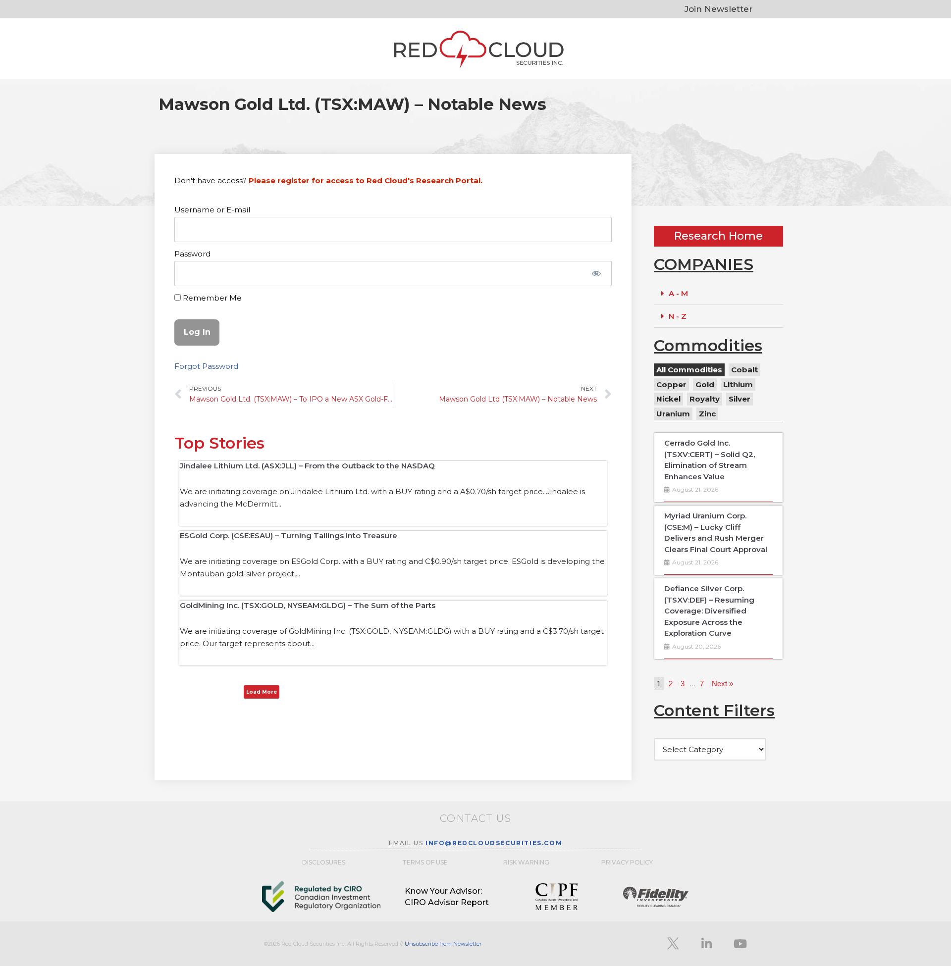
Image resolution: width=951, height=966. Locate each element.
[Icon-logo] (673, 944)
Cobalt (744, 369)
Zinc (707, 413)
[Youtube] (740, 944)
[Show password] (596, 273)
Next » (722, 683)
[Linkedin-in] (706, 944)
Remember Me (211, 298)
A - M (678, 293)
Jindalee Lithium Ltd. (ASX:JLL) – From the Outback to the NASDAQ (307, 465)
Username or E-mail (212, 209)
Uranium (673, 413)
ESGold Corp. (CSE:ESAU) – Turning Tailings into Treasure (288, 535)
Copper (671, 384)
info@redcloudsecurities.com (493, 843)
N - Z (678, 316)
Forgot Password (206, 366)
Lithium (738, 384)
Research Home (718, 236)
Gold (704, 384)
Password (192, 253)
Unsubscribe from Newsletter (443, 943)
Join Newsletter (719, 9)
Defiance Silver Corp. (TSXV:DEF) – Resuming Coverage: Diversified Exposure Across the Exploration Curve (709, 611)
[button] (718, 293)
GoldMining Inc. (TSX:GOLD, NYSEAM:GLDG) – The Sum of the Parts (307, 605)
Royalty (704, 399)
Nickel (668, 399)
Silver (739, 399)
